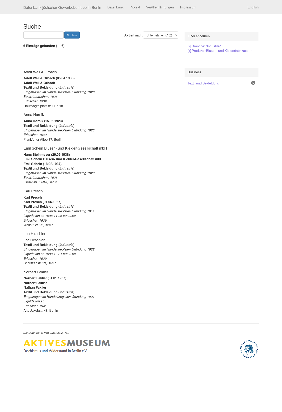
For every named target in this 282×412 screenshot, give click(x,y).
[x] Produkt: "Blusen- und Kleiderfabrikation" (220, 50)
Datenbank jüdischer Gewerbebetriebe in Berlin (62, 7)
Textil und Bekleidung (203, 83)
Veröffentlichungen (160, 7)
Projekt (135, 7)
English (253, 7)
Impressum (188, 7)
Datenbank (115, 7)
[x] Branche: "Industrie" (204, 46)
